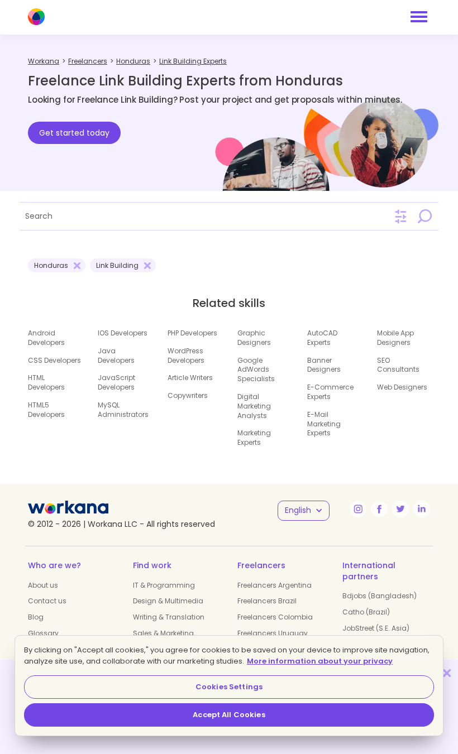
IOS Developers (122, 333)
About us (43, 585)
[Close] (446, 672)
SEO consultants (398, 365)
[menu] (418, 17)
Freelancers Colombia (275, 617)
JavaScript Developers (116, 382)
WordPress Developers (186, 355)
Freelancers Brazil (267, 601)
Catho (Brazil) (366, 612)
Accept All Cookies (229, 714)
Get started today (74, 132)
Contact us (47, 601)
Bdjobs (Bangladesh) (379, 596)
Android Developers (46, 337)
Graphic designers (254, 337)
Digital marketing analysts (254, 406)
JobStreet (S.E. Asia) (375, 628)
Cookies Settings (229, 686)
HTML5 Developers (46, 409)
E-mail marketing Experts (324, 424)
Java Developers (116, 355)
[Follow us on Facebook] (379, 509)
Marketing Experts (254, 437)
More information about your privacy (320, 661)
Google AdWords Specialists (256, 370)
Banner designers (324, 365)
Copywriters (188, 395)
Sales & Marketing (163, 633)
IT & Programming (164, 585)
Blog (36, 617)
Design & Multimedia (168, 601)
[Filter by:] (400, 217)
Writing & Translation (168, 617)
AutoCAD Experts (322, 337)
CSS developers (54, 360)
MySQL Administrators (123, 409)
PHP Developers (192, 333)
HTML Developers (46, 382)
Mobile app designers (395, 337)
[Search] (424, 216)
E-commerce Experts (330, 391)
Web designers (402, 387)
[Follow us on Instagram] (358, 509)
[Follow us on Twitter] (400, 509)
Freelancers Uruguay (272, 633)
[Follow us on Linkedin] (421, 509)
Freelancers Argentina (274, 585)
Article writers (190, 377)
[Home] (36, 16)
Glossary (43, 633)
